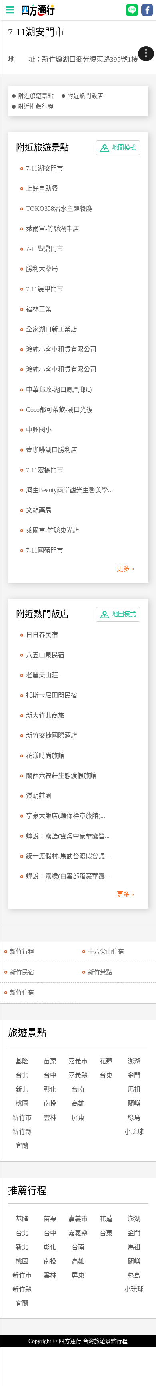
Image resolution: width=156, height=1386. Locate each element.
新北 (22, 1089)
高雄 (78, 1103)
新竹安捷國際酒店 (51, 735)
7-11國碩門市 (44, 550)
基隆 (22, 1061)
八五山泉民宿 (45, 655)
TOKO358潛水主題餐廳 (59, 208)
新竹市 (22, 1117)
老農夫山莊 (42, 675)
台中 (50, 1075)
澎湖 (134, 1061)
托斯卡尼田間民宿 (51, 695)
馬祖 (134, 1089)
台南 (78, 1089)
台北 (22, 1075)
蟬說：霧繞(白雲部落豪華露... (68, 876)
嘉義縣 (78, 1075)
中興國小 (39, 429)
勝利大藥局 (42, 268)
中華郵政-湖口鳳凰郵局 (59, 389)
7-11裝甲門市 (44, 289)
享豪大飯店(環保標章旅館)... (65, 815)
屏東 (78, 1117)
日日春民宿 (42, 634)
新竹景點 (100, 972)
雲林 (50, 1117)
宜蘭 (22, 1145)
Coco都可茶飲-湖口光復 (59, 409)
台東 (106, 1075)
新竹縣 (22, 1131)
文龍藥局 (39, 510)
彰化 (50, 1089)
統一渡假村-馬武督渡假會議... (68, 856)
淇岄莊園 (39, 795)
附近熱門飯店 (85, 96)
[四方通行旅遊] (38, 13)
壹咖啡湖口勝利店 (51, 449)
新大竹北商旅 (45, 715)
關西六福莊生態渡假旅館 (61, 775)
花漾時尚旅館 (45, 755)
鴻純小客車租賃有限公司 (61, 349)
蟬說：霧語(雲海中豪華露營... (68, 836)
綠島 (134, 1117)
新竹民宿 (22, 972)
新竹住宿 (22, 992)
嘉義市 (78, 1061)
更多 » (125, 568)
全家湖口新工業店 (51, 329)
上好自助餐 (42, 188)
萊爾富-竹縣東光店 (52, 530)
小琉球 (134, 1131)
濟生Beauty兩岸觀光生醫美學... (69, 490)
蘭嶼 (134, 1103)
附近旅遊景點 (36, 96)
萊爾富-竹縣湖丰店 (52, 228)
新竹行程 (22, 951)
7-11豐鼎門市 (44, 248)
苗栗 (50, 1061)
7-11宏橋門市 (44, 470)
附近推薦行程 (36, 106)
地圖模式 (124, 147)
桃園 (22, 1103)
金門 (134, 1075)
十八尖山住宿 (106, 951)
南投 (50, 1103)
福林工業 (39, 309)
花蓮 (106, 1061)
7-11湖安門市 (44, 168)
